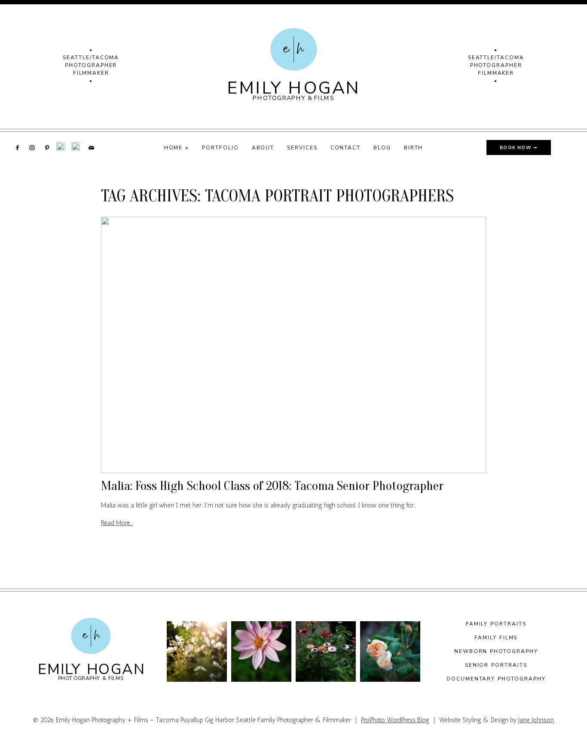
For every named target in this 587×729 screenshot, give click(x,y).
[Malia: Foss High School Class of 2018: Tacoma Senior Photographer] (293, 345)
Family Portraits (496, 623)
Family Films (495, 637)
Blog (382, 147)
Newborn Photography (496, 651)
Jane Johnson (536, 720)
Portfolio (220, 147)
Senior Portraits (496, 665)
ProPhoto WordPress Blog (395, 720)
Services (302, 147)
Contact (345, 147)
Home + (177, 147)
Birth (413, 147)
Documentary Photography (495, 678)
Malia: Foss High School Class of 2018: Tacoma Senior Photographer (272, 485)
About (263, 147)
